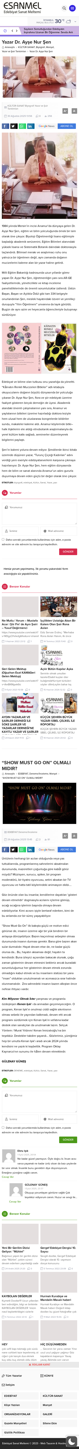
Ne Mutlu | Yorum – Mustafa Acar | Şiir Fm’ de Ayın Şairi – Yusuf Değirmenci (20, 624)
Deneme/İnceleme (38, 773)
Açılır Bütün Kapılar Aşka (56, 669)
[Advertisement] (39, 1408)
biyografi (18, 482)
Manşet (50, 47)
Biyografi (40, 47)
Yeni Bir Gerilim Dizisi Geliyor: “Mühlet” (16, 1249)
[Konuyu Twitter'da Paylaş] (14, 126)
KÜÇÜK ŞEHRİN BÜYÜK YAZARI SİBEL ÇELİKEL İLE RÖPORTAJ (57, 720)
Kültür (36, 482)
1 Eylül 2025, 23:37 (34, 1188)
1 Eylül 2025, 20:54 (26, 1154)
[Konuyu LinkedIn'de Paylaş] (31, 126)
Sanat (43, 482)
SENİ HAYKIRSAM (34, 30)
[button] (71, 1441)
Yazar (49, 482)
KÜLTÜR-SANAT (26, 47)
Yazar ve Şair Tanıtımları (14, 51)
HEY (5, 1344)
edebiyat (28, 482)
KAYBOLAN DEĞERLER (17, 1296)
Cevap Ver (8, 1177)
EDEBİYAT (23, 773)
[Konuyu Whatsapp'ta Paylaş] (22, 126)
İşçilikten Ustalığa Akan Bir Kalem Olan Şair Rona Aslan (58, 624)
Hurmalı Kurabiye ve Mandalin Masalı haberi (55, 1298)
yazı (55, 482)
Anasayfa (10, 47)
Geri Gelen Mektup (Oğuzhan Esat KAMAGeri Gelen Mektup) (18, 672)
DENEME (18, 1070)
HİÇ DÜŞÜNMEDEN (53, 1344)
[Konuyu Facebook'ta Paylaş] (5, 126)
